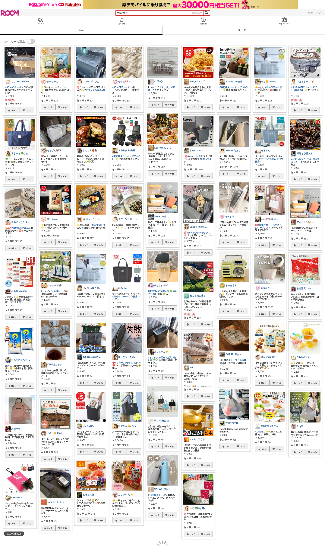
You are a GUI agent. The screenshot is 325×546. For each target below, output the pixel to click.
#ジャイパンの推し (50, 291)
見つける (121, 21)
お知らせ (203, 21)
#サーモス (264, 159)
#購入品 (26, 228)
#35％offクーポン (14, 87)
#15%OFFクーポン (157, 495)
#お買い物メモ (298, 500)
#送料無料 (16, 228)
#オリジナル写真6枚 (94, 90)
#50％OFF (97, 225)
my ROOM (284, 21)
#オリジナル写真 (156, 357)
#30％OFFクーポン (122, 87)
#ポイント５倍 (195, 156)
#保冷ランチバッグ (122, 296)
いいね (28, 110)
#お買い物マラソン (300, 159)
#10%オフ (260, 431)
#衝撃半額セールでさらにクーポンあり (268, 226)
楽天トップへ (315, 12)
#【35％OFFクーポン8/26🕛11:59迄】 (304, 88)
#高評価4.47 (154, 291)
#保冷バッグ (276, 159)
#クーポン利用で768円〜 (128, 362)
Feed (40, 21)
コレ (13, 110)
